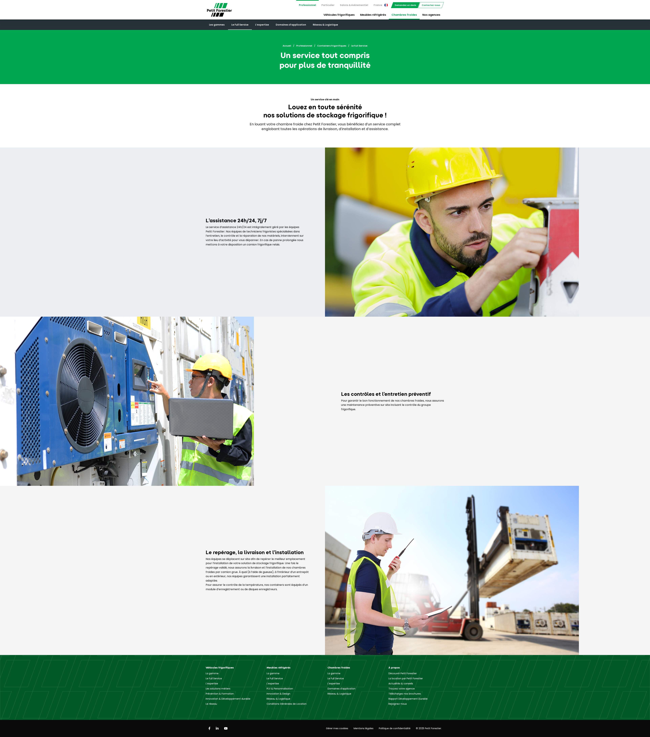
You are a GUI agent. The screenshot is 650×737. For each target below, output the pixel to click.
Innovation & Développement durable (228, 698)
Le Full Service (239, 24)
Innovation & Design (278, 693)
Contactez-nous (431, 5)
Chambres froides (404, 15)
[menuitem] (307, 5)
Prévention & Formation (220, 693)
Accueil (287, 45)
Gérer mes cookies (337, 728)
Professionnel (307, 5)
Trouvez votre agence (401, 688)
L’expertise (262, 24)
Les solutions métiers (218, 688)
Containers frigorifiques (331, 45)
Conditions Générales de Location (287, 704)
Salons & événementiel (354, 5)
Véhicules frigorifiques (339, 15)
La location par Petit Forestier (405, 678)
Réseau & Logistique (325, 24)
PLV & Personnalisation (280, 688)
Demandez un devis (405, 5)
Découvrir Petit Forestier (402, 673)
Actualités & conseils (400, 683)
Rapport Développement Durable (408, 698)
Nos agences (431, 15)
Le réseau (211, 704)
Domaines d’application (291, 24)
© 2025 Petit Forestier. (429, 728)
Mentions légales (363, 728)
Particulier (327, 5)
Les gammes (217, 24)
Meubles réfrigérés (373, 15)
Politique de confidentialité (394, 728)
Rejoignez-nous (397, 704)
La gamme (212, 673)
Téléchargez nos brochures (404, 693)
